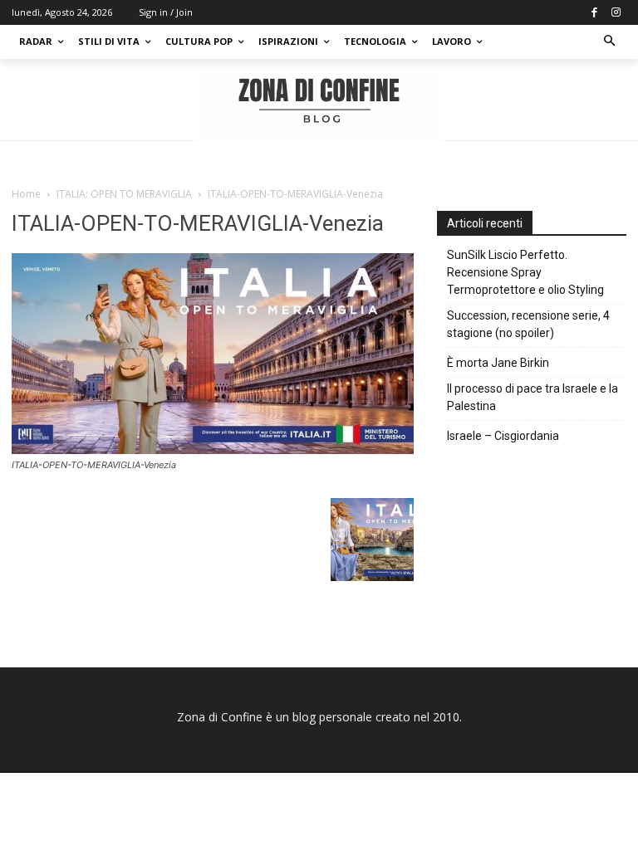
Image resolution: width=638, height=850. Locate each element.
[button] (610, 42)
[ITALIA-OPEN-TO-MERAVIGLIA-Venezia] (213, 449)
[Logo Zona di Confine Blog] (319, 100)
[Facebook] (594, 12)
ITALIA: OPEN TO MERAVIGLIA (124, 194)
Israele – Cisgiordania (503, 435)
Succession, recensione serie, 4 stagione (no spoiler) (528, 324)
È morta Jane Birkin (498, 362)
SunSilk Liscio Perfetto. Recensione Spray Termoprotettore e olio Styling (525, 272)
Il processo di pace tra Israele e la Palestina (532, 397)
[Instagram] (615, 12)
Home (26, 194)
